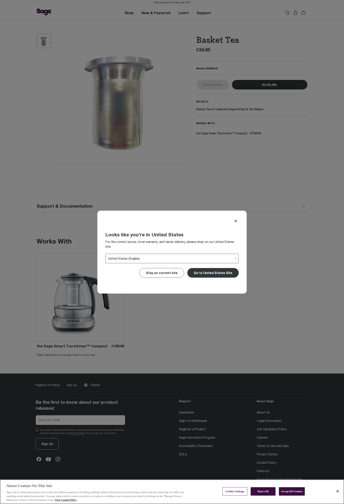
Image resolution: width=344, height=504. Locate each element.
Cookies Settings (235, 491)
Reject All (263, 491)
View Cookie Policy (66, 499)
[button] (213, 273)
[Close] (236, 221)
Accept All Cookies (291, 491)
